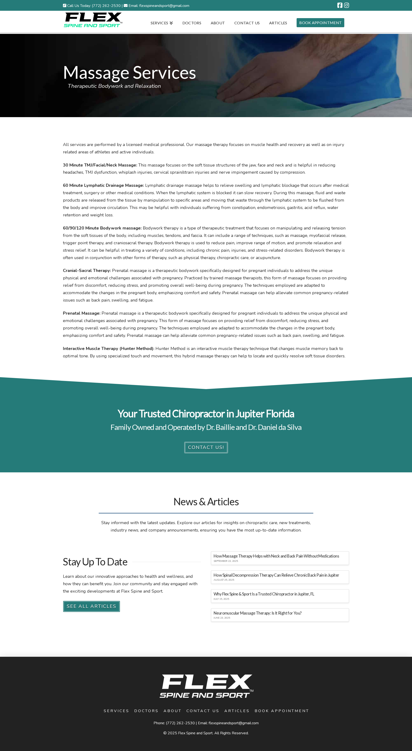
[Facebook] (339, 5)
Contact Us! (206, 447)
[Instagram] (346, 5)
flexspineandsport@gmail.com (234, 723)
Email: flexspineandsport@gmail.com (159, 5)
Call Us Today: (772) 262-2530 (93, 5)
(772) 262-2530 (180, 723)
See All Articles (91, 606)
